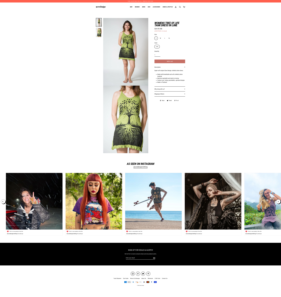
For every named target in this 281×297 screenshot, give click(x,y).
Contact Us (164, 278)
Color (155, 43)
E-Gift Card (157, 278)
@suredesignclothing (140, 167)
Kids (149, 7)
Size (155, 34)
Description (157, 67)
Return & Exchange (135, 278)
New (131, 7)
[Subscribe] (154, 258)
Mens (143, 7)
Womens (137, 7)
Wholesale (150, 278)
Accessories (156, 7)
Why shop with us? (159, 89)
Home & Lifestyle (168, 7)
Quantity (156, 51)
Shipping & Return (159, 94)
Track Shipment (117, 278)
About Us (143, 278)
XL (169, 38)
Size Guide (125, 278)
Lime (157, 46)
